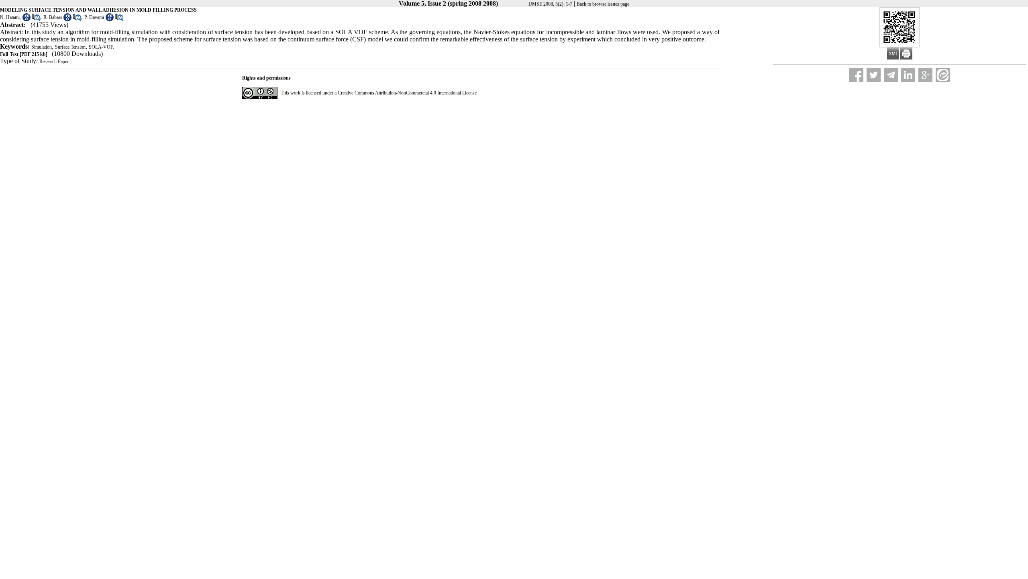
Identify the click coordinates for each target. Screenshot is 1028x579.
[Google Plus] (925, 75)
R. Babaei (52, 17)
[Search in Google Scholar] (26, 20)
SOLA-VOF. (101, 47)
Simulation (41, 47)
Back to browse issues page (603, 4)
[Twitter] (874, 75)
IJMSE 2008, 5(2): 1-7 (550, 4)
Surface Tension (70, 47)
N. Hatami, (10, 17)
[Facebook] (856, 75)
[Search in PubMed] (36, 20)
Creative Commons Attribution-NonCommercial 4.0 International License (407, 93)
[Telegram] (891, 75)
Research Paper (54, 61)
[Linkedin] (908, 75)
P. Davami (94, 17)
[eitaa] (943, 75)
